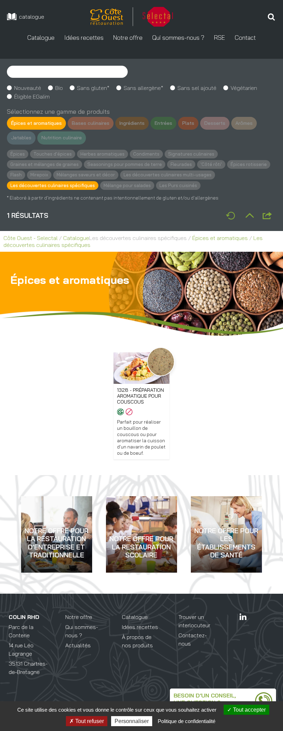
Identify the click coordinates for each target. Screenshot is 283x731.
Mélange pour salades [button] (127, 185)
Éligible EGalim (32, 96)
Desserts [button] (214, 123)
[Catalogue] (25, 16)
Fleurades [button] (181, 164)
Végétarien (244, 87)
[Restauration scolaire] (141, 564)
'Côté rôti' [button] (211, 164)
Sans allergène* (143, 87)
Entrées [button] (163, 123)
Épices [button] (17, 154)
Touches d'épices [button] (52, 154)
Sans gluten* (93, 87)
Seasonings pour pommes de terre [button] (124, 164)
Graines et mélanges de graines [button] (44, 164)
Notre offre (78, 616)
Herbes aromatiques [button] (102, 154)
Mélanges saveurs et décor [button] (86, 174)
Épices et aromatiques (220, 237)
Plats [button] (188, 123)
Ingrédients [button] (132, 123)
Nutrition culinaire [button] (61, 138)
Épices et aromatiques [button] (36, 123)
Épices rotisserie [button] (249, 164)
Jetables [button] (21, 138)
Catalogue (76, 237)
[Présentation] (271, 16)
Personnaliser (132, 721)
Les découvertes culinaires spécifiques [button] (52, 185)
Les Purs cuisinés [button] (178, 185)
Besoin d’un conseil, (205, 695)
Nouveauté (27, 87)
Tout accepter (249, 710)
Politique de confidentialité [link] (186, 721)
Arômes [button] (244, 123)
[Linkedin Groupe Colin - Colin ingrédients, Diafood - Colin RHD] (243, 617)
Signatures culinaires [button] (191, 154)
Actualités (78, 645)
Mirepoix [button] (39, 174)
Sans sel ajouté (196, 87)
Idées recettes (140, 626)
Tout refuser (89, 721)
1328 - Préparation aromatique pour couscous (140, 396)
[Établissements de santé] (226, 564)
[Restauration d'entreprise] (56, 564)
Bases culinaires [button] (90, 123)
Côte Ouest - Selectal (30, 237)
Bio (59, 87)
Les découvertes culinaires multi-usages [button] (168, 174)
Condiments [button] (146, 154)
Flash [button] (16, 174)
